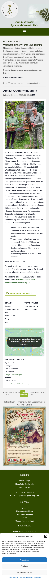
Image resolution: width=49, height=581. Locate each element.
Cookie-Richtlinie (13, 578)
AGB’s (24, 518)
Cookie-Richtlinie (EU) (24, 521)
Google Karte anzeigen (13, 374)
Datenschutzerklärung (26, 578)
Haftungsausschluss (24, 511)
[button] (45, 536)
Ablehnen (24, 566)
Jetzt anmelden (23, 393)
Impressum (37, 578)
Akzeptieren (24, 560)
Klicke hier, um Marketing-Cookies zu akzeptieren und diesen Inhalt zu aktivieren (24, 341)
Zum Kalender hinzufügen (21, 293)
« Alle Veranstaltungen (13, 77)
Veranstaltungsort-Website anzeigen (18, 384)
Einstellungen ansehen (24, 572)
